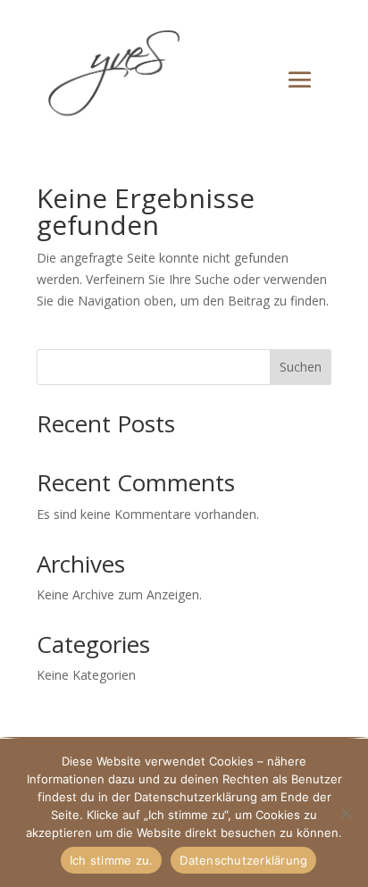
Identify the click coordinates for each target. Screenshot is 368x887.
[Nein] (346, 813)
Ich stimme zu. (112, 860)
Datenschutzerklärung (243, 860)
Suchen (301, 366)
